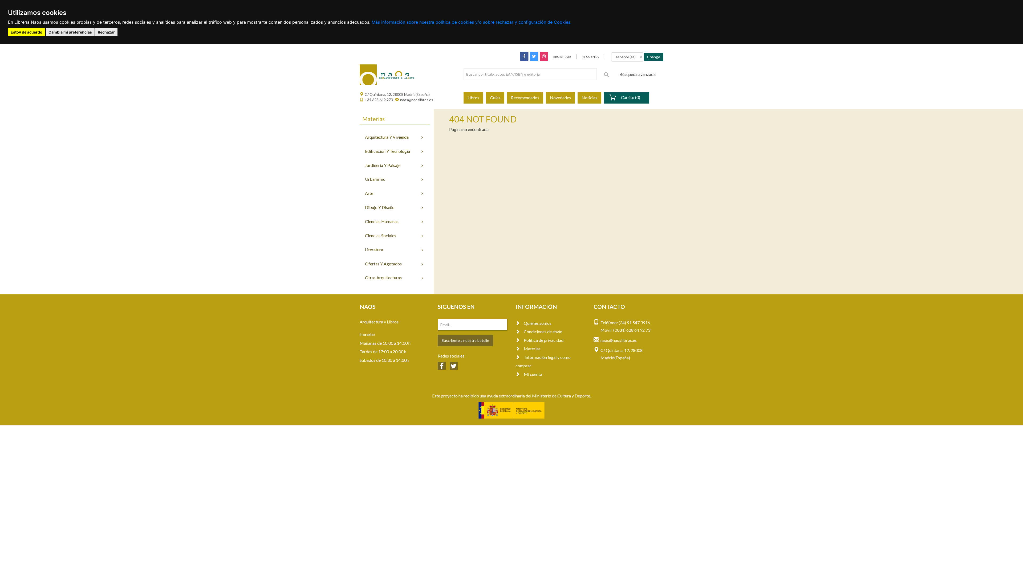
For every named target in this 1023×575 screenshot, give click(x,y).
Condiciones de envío (543, 331)
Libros (473, 97)
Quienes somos (537, 323)
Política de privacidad (543, 340)
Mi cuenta (533, 374)
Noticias (589, 97)
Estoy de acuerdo (26, 32)
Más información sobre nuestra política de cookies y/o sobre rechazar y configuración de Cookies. (471, 22)
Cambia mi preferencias (70, 32)
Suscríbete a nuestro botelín (465, 340)
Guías (495, 97)
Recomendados (525, 97)
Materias (532, 348)
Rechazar (106, 32)
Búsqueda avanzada (637, 74)
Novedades (560, 97)
